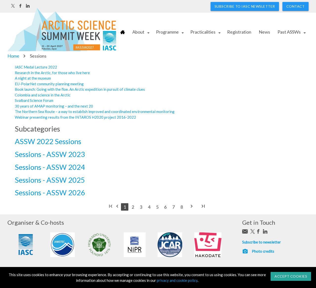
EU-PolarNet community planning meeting (49, 84)
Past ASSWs (289, 32)
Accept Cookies (291, 276)
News (264, 32)
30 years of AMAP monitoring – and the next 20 (54, 106)
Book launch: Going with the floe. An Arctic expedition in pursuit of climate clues (80, 89)
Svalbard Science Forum (34, 100)
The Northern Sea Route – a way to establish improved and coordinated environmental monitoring (95, 111)
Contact (295, 6)
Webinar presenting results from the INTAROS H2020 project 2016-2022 (75, 117)
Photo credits (263, 251)
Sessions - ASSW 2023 (50, 154)
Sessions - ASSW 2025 (50, 180)
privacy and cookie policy (177, 280)
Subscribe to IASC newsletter (245, 6)
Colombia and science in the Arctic (42, 95)
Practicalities (203, 32)
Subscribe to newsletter (261, 242)
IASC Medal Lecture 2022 (36, 67)
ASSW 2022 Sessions (48, 141)
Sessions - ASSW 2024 (50, 167)
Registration (239, 32)
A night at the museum (33, 78)
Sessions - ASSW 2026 (50, 192)
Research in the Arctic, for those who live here (52, 72)
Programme (167, 32)
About (138, 32)
